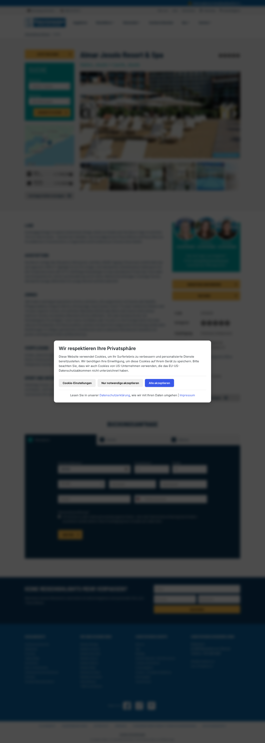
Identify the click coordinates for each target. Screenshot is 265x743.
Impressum (187, 395)
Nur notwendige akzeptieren (120, 383)
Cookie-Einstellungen (77, 383)
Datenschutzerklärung (115, 395)
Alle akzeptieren (159, 383)
